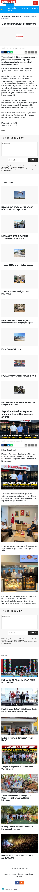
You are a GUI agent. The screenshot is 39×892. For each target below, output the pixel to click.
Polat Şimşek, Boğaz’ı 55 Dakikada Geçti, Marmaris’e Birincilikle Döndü (21, 9)
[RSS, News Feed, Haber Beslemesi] (22, 882)
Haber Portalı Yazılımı (11, 889)
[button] (29, 52)
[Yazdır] (26, 52)
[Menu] (35, 3)
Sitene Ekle (19, 876)
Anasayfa (7, 16)
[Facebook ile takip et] (17, 882)
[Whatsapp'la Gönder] (11, 52)
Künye (14, 874)
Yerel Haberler (16, 16)
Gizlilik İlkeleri (29, 874)
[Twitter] (5, 52)
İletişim (20, 874)
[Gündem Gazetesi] (8, 3)
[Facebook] (2, 52)
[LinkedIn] (8, 52)
